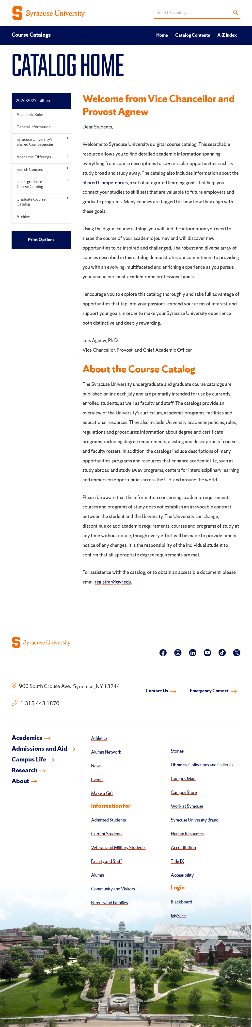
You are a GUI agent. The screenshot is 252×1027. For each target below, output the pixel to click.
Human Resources (187, 834)
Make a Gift (102, 794)
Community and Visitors (113, 889)
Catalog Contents (192, 35)
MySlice (178, 916)
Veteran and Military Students (118, 848)
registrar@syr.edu (113, 582)
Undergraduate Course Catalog (29, 184)
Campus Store (184, 793)
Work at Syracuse (187, 806)
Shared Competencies (105, 183)
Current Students (106, 834)
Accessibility (182, 875)
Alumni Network (106, 752)
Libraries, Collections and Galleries (202, 765)
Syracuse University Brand (195, 820)
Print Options (41, 239)
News (96, 766)
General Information (33, 127)
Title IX (177, 862)
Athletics (99, 739)
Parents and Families (109, 903)
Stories (177, 751)
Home (162, 35)
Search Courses (29, 169)
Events (97, 780)
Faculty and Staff (106, 862)
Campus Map (183, 779)
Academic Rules (30, 114)
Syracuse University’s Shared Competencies (35, 142)
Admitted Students (108, 820)
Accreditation (183, 848)
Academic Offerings (33, 157)
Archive (23, 217)
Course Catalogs (31, 35)
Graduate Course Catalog (31, 202)
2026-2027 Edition (33, 100)
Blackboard (181, 902)
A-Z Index (227, 35)
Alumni (97, 875)
